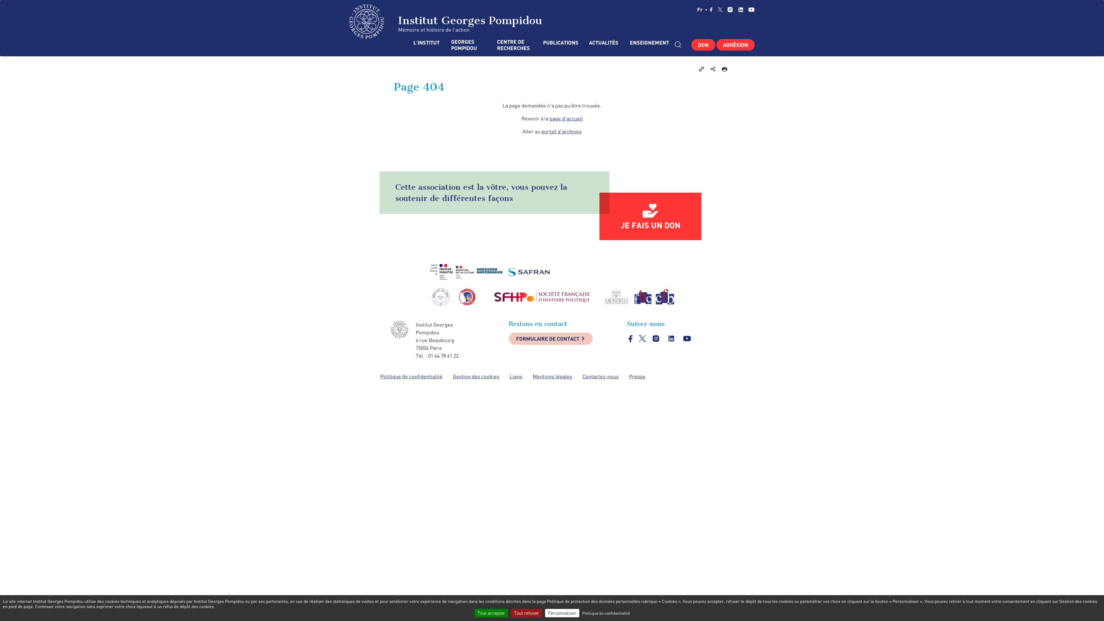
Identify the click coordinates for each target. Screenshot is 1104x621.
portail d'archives (561, 131)
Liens (516, 376)
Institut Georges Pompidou (468, 20)
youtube (751, 9)
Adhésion (735, 45)
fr (700, 9)
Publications (560, 43)
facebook (711, 9)
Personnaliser (562, 613)
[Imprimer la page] (724, 68)
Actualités (603, 43)
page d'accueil (566, 118)
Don (703, 45)
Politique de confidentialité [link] (606, 613)
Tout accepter (491, 613)
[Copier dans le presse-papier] (701, 68)
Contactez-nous (600, 376)
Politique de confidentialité (411, 376)
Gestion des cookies (476, 376)
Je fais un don (651, 225)
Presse (637, 376)
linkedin (740, 9)
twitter (720, 9)
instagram (730, 9)
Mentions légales (552, 376)
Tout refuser (526, 613)
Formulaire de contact (547, 339)
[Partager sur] (713, 68)
